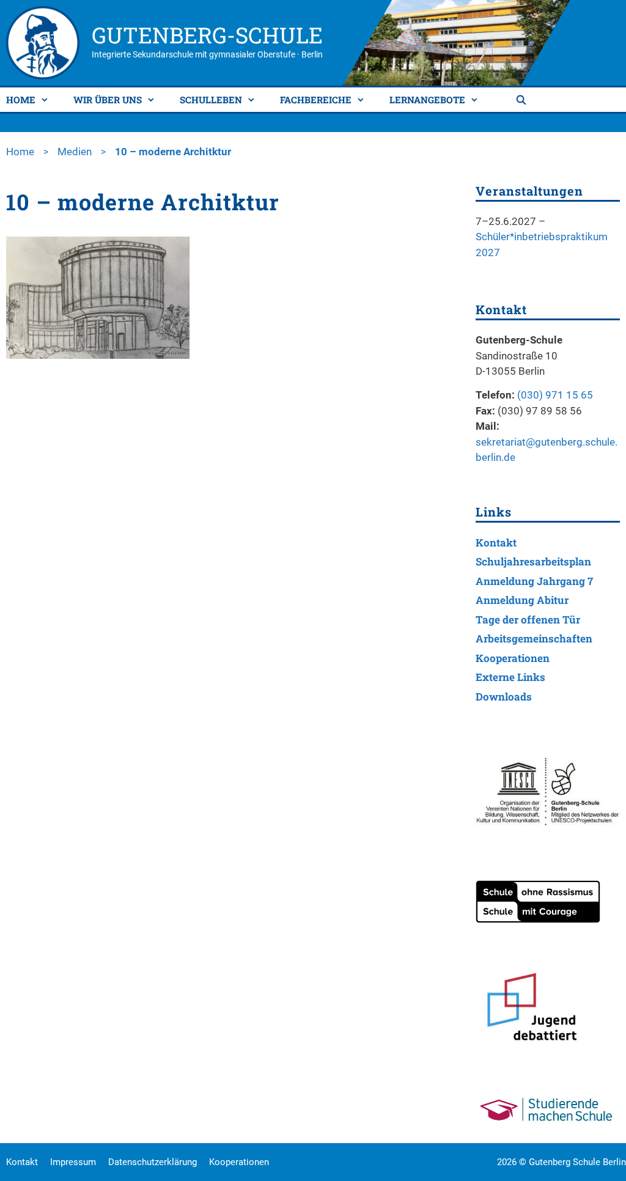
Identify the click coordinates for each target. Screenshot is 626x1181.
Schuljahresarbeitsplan (533, 561)
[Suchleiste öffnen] (522, 99)
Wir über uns (107, 100)
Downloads (504, 697)
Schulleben (211, 100)
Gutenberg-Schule (207, 35)
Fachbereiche (316, 100)
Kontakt (496, 542)
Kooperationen (513, 658)
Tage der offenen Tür (528, 620)
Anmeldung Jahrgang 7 (534, 581)
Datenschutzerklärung (152, 1162)
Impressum (73, 1162)
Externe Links (510, 677)
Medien (74, 151)
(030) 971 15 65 (555, 395)
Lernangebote (427, 100)
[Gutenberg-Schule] (42, 41)
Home (20, 100)
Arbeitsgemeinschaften (534, 638)
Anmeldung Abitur (522, 600)
